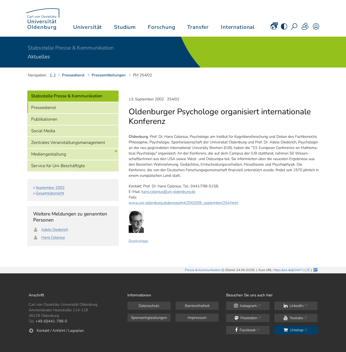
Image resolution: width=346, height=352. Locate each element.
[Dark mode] (284, 28)
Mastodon (248, 317)
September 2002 (50, 187)
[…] (52, 75)
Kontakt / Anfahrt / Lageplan (60, 330)
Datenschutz (149, 305)
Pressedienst (43, 108)
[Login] (316, 28)
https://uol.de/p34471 (289, 270)
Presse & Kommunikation (203, 270)
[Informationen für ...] (305, 28)
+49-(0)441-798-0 (51, 321)
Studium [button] (125, 27)
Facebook (247, 330)
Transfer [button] (198, 27)
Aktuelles (39, 56)
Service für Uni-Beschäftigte (58, 166)
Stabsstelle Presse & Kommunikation (71, 47)
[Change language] (273, 28)
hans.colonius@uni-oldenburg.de (168, 191)
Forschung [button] (161, 27)
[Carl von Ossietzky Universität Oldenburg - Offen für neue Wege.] (42, 18)
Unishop (296, 330)
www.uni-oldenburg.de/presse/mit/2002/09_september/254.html (183, 202)
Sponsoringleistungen (149, 317)
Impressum (197, 317)
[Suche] (294, 28)
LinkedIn (296, 305)
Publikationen (44, 119)
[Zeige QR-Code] (315, 269)
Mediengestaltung (48, 154)
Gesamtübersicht (50, 193)
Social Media (43, 131)
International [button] (238, 27)
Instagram (248, 305)
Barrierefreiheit (197, 305)
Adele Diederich (54, 229)
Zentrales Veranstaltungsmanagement (68, 142)
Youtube (296, 317)
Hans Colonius (53, 237)
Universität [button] (87, 27)
